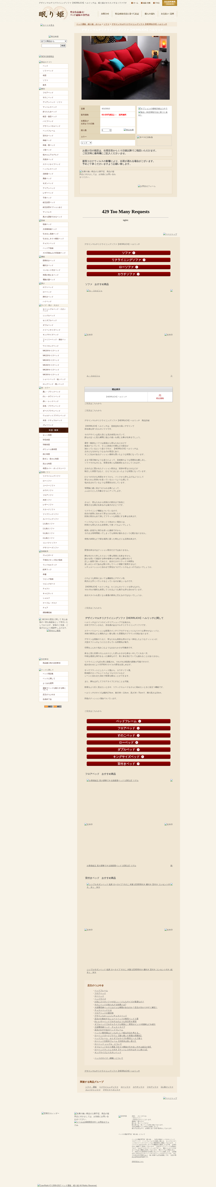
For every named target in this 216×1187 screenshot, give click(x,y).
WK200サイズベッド (51, 351)
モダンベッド (48, 183)
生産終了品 (47, 699)
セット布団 (47, 435)
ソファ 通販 (91, 1087)
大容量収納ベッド (50, 229)
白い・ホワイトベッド (51, 396)
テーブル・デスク (50, 603)
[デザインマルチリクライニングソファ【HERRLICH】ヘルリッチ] (126, 129)
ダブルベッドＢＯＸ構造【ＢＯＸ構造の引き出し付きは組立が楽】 (123, 1047)
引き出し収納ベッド (51, 234)
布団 (44, 75)
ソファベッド (48, 71)
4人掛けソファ (48, 538)
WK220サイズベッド (51, 355)
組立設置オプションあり (52, 207)
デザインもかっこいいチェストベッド (110, 1016)
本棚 (44, 574)
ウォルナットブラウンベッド (54, 415)
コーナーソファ (49, 485)
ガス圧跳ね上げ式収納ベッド (54, 253)
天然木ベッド (48, 159)
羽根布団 (46, 444)
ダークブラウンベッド (51, 411)
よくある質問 (48, 683)
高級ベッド (47, 178)
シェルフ (46, 598)
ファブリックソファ (51, 514)
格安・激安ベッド (50, 116)
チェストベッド (49, 243)
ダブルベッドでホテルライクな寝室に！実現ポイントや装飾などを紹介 (125, 1024)
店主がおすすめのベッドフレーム (108, 1030)
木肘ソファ (47, 500)
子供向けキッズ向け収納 (52, 560)
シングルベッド (49, 315)
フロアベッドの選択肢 (104, 1013)
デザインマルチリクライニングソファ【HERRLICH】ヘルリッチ (139, 24)
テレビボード (48, 555)
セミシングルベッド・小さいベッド (54, 310)
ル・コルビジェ (93, 376)
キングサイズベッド (51, 335)
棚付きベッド (48, 265)
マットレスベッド (50, 107)
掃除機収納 (47, 612)
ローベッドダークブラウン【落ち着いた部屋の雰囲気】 (118, 1035)
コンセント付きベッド (51, 270)
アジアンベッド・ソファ (52, 102)
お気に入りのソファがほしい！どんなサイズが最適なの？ (119, 1002)
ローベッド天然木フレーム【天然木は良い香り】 (115, 1041)
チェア (45, 608)
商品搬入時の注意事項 (51, 663)
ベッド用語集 (48, 674)
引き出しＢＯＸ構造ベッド (53, 239)
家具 (44, 85)
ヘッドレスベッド (50, 169)
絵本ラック (47, 569)
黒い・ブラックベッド (51, 392)
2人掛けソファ (48, 528)
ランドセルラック (50, 565)
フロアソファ (152, 1087)
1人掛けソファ (48, 524)
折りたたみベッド (50, 112)
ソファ (106, 24)
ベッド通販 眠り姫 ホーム (88, 24)
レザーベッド (48, 193)
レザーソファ (48, 505)
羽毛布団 (46, 440)
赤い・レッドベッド (51, 401)
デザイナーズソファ (111, 1090)
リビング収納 (48, 579)
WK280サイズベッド (51, 370)
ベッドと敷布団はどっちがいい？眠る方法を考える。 (117, 1033)
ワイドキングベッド (51, 346)
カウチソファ (138, 1087)
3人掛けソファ (167, 1087)
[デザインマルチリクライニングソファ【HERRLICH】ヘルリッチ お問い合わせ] (153, 188)
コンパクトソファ (93, 1090)
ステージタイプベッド (51, 164)
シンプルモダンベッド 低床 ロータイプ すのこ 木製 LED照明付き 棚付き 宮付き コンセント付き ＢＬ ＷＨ (129, 970)
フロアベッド (100, 993)
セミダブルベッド (50, 320)
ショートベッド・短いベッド (54, 379)
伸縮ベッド (47, 140)
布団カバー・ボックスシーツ (54, 468)
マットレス (47, 212)
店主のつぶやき (49, 694)
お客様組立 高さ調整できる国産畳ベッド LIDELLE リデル (111, 866)
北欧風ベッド (48, 174)
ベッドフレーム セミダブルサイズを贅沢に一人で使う (118, 1038)
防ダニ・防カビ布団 (51, 459)
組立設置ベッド (49, 202)
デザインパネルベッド (51, 126)
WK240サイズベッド (51, 360)
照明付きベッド (49, 260)
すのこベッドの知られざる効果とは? (110, 1005)
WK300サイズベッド (51, 374)
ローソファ (125, 1087)
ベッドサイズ (100, 999)
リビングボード (49, 584)
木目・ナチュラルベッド (52, 420)
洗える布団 (47, 464)
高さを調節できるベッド (52, 217)
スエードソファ (49, 509)
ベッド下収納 (48, 248)
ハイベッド (47, 301)
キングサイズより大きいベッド (107, 1052)
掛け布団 (46, 454)
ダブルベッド (48, 325)
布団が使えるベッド (51, 275)
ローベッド (99, 996)
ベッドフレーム (101, 990)
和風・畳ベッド (49, 145)
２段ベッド (47, 150)
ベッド (45, 66)
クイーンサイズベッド (51, 330)
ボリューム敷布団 (50, 449)
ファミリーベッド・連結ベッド (54, 340)
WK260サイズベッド (51, 365)
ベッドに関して (49, 678)
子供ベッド (47, 198)
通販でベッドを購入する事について (54, 689)
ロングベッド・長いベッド (53, 384)
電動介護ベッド (49, 279)
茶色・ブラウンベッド (51, 406)
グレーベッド (48, 425)
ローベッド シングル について (108, 1044)
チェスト (46, 588)
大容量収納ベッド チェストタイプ (109, 1027)
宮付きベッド (48, 136)
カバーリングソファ (51, 519)
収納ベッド (47, 224)
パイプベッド (48, 121)
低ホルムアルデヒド (51, 155)
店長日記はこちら (138, 1161)
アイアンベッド (49, 188)
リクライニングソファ (108, 1087)
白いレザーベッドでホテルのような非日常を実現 (115, 1021)
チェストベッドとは (103, 1010)
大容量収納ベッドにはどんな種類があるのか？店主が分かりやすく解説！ (126, 1007)
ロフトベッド (48, 287)
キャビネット (48, 593)
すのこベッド (48, 97)
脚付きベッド (48, 297)
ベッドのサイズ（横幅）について (108, 1058)
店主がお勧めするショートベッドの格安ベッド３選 (116, 1019)
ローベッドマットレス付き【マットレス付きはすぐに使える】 (121, 1050)
